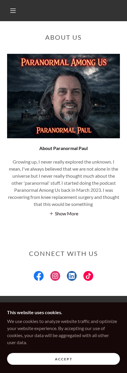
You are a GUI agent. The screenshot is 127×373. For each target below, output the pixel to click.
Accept (63, 359)
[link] (38, 277)
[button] (13, 10)
